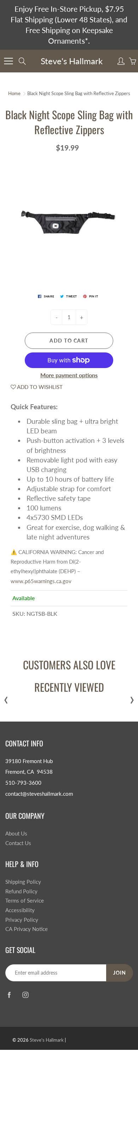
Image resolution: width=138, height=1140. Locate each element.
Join (119, 973)
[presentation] (6, 698)
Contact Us (18, 843)
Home (14, 93)
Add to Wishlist (39, 387)
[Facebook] (9, 994)
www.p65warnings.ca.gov (41, 581)
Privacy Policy (21, 920)
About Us (16, 834)
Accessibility (20, 910)
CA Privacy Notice (26, 929)
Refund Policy (21, 891)
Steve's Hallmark (72, 61)
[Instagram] (25, 994)
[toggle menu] (8, 61)
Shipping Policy (23, 882)
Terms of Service (24, 901)
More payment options (69, 375)
